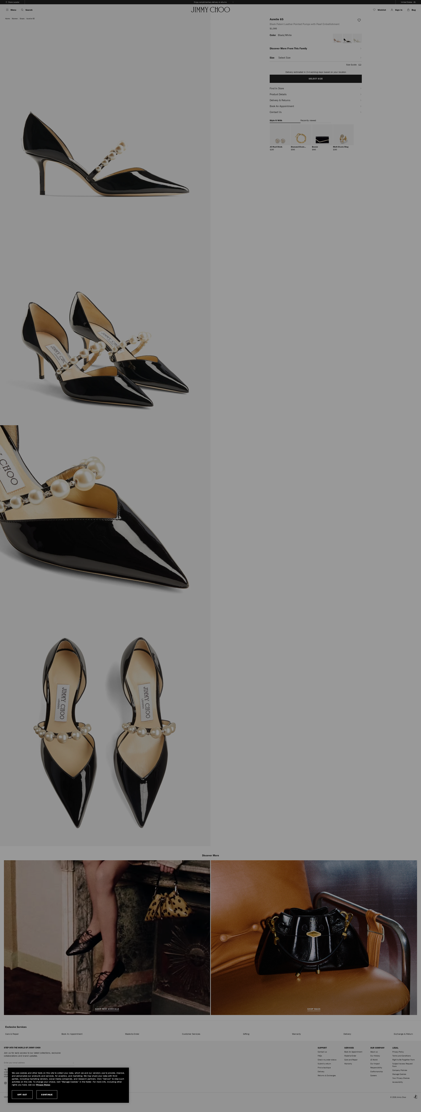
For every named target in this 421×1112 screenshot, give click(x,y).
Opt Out (22, 1094)
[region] (68, 1085)
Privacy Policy (43, 1084)
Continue (47, 1094)
